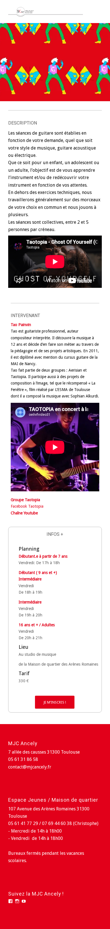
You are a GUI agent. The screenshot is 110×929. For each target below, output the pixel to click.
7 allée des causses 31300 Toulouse (44, 752)
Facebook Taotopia (27, 506)
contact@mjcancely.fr (29, 767)
